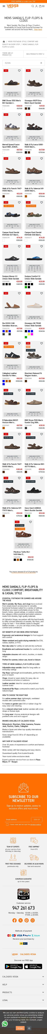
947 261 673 (23, 907)
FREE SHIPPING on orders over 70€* (23, 1)
